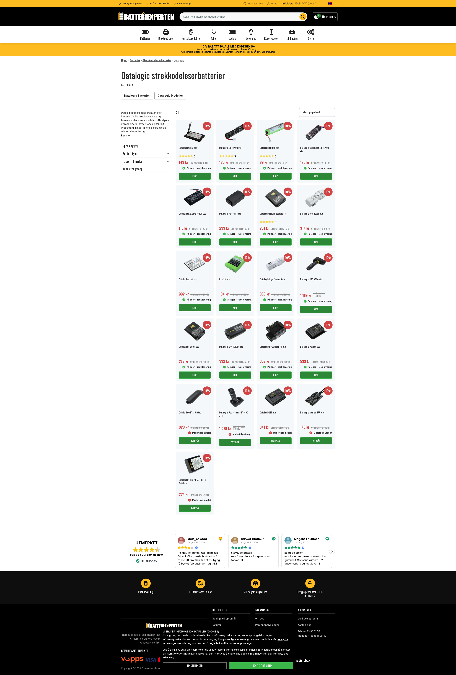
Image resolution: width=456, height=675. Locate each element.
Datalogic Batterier (137, 95)
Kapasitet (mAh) (132, 168)
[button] (330, 3)
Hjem (124, 60)
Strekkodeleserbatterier (156, 60)
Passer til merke (132, 161)
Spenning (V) (130, 145)
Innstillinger (194, 666)
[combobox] (243, 16)
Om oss (259, 618)
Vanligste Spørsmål (224, 618)
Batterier (135, 60)
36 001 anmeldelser (150, 555)
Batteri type (130, 153)
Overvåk (194, 441)
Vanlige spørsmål (308, 618)
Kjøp (194, 176)
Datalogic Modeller (170, 95)
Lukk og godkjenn (261, 666)
